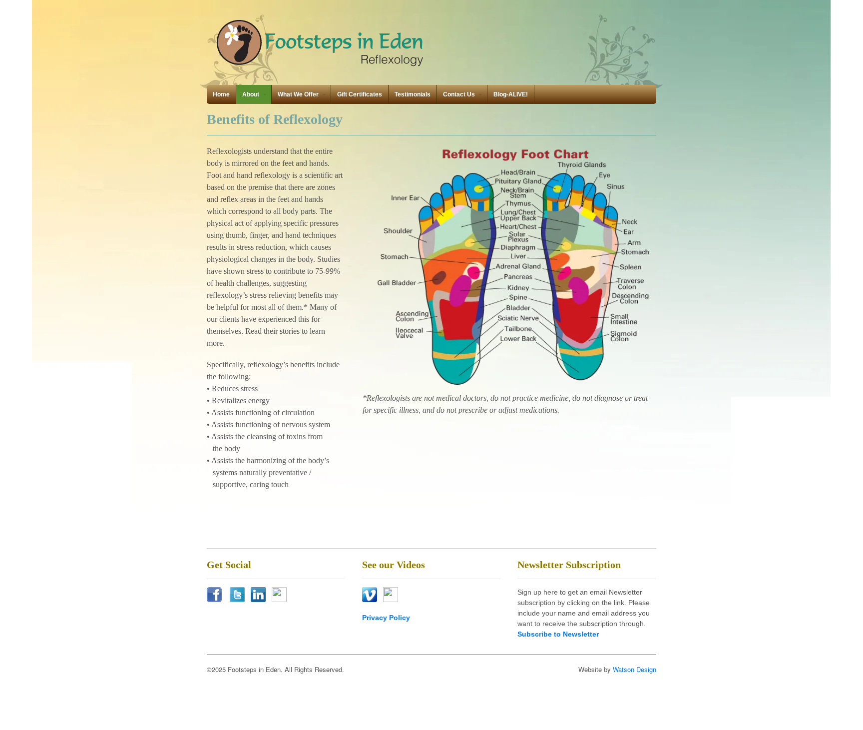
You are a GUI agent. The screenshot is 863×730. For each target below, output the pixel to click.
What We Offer (298, 94)
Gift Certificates (359, 94)
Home (221, 94)
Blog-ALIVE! (510, 94)
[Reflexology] (322, 65)
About (250, 94)
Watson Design (634, 669)
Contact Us (459, 94)
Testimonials (413, 94)
